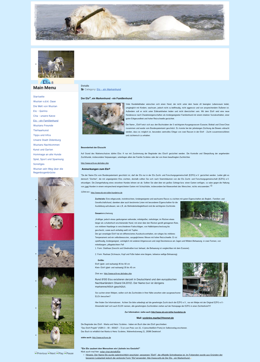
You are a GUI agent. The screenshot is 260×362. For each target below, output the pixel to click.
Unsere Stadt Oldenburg (47, 139)
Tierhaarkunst (41, 130)
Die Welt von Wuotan (45, 106)
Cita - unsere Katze (44, 115)
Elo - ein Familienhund (45, 120)
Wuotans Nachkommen (46, 144)
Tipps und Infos (42, 135)
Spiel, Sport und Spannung (48, 159)
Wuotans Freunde (43, 125)
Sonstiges (38, 163)
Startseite (38, 96)
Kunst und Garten (43, 149)
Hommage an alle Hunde (47, 154)
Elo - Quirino (40, 110)
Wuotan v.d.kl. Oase (44, 101)
